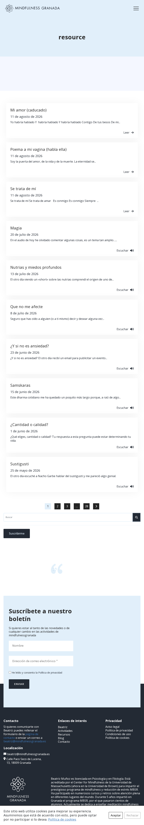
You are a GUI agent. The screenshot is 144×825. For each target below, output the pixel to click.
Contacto (64, 742)
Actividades (65, 731)
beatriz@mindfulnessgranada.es (25, 741)
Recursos (64, 734)
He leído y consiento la (36, 672)
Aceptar (116, 815)
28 (86, 506)
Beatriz (62, 727)
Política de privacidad (50, 672)
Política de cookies (117, 738)
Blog (61, 738)
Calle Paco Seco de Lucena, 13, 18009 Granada (23, 761)
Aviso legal (112, 727)
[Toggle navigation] (136, 8)
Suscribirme (16, 533)
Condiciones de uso (118, 734)
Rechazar (132, 815)
